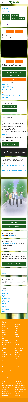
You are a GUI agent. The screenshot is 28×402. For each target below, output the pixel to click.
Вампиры (17, 344)
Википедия (4, 308)
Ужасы (16, 334)
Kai (2, 92)
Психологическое (19, 348)
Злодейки (17, 377)
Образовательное (19, 364)
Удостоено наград (19, 362)
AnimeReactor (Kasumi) (7, 89)
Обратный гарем (19, 391)
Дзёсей (3, 360)
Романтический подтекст (8, 393)
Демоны (4, 348)
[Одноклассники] (5, 235)
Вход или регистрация (10, 144)
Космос (16, 328)
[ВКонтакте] (3, 235)
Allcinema (4, 303)
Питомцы (4, 373)
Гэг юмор (4, 389)
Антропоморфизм (19, 381)
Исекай (3, 368)
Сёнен (16, 15)
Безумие (17, 358)
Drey (3, 94)
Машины (4, 358)
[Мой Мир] (13, 235)
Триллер (17, 336)
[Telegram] (11, 235)
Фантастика (5, 328)
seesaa (3, 304)
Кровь (3, 366)
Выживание (5, 395)
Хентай (16, 346)
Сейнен (16, 340)
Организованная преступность (20, 387)
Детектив (17, 360)
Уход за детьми (18, 383)
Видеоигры (17, 395)
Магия (3, 350)
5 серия (19, 31)
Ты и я (5, 8)
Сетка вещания (5, 301)
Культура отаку (18, 371)
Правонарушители (6, 364)
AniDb (3, 296)
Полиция (4, 352)
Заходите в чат (5, 246)
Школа (7, 15)
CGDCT (3, 383)
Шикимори (4, 292)
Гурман (3, 379)
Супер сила (17, 354)
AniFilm (3, 91)
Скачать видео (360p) (9, 110)
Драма (16, 326)
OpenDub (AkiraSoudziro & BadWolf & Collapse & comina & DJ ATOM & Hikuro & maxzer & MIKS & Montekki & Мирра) (14, 95)
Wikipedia (4, 306)
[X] (7, 235)
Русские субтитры (14, 75)
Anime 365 (4, 400)
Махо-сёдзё (17, 370)
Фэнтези (4, 334)
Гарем (3, 346)
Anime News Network (7, 298)
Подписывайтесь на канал (8, 243)
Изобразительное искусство (20, 375)
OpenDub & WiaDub (6, 86)
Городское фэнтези (6, 377)
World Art (4, 290)
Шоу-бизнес (17, 393)
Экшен (3, 324)
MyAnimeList (5, 293)
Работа (3, 381)
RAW (14, 68)
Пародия (17, 352)
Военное (4, 332)
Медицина (4, 371)
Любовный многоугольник (8, 370)
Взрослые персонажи (7, 362)
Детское (17, 356)
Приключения (18, 324)
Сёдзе (16, 338)
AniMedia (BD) (5, 84)
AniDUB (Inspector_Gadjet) (8, 87)
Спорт (3, 338)
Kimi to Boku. (7, 11)
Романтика (4, 330)
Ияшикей (6, 18)
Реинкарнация (5, 391)
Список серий (14, 222)
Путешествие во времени (8, 375)
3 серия (10, 31)
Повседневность (19, 18)
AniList (3, 295)
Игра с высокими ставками (20, 385)
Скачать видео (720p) (9, 106)
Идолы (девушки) (19, 366)
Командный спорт (19, 373)
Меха (16, 342)
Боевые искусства (6, 354)
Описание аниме (14, 219)
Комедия (4, 326)
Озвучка (14, 79)
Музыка (4, 344)
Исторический (18, 350)
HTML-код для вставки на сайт (9, 174)
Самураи (4, 356)
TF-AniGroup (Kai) (6, 97)
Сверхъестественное (7, 342)
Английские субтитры (14, 72)
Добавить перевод (14, 226)
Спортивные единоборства (8, 385)
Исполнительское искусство (20, 389)
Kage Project (5, 300)
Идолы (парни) (5, 387)
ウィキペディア (5, 309)
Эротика (17, 379)
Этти (16, 332)
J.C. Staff (4, 273)
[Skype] (9, 235)
